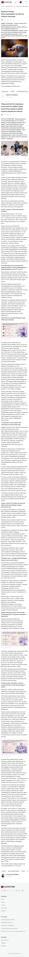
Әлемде (3, 910)
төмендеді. (18, 865)
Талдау (3, 905)
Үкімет (12, 91)
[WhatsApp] (5, 20)
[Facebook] (11, 20)
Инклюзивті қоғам (13, 871)
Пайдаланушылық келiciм (7, 919)
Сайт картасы (5, 940)
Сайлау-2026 (9, 6)
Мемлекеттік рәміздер (7, 925)
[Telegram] (8, 20)
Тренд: (3, 6)
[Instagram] (2, 20)
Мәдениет (5, 91)
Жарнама (3, 946)
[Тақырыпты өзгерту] (21, 2)
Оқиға (2, 899)
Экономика (4, 908)
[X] (13, 20)
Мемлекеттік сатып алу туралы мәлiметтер (13, 931)
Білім (23, 871)
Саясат (3, 902)
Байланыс (3, 943)
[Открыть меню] (26, 2)
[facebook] (11, 890)
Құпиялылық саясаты (6, 922)
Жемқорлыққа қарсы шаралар (9, 928)
